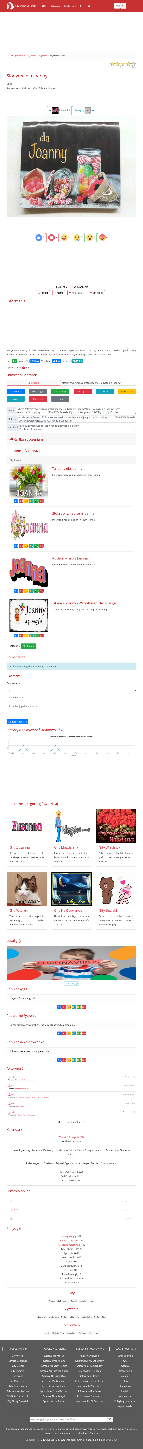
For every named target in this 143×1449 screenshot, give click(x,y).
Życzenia (56, 6)
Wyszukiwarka (125, 1406)
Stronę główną (20, 1106)
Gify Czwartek (18, 1370)
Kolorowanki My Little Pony (89, 1360)
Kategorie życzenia (69, 1240)
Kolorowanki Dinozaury (89, 1396)
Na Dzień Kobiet (67, 1317)
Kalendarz (125, 1376)
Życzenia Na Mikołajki (54, 1396)
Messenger (38, 391)
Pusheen (82, 1333)
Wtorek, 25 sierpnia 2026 (71, 1137)
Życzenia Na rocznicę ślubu (54, 1370)
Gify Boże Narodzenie (18, 1396)
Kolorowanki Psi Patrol (89, 1391)
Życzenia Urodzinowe (22, 1089)
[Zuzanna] (27, 826)
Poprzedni (64, 110)
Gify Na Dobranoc (68, 910)
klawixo (16, 1201)
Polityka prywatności (125, 1401)
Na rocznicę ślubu (84, 1317)
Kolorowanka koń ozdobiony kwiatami (29, 1051)
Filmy (125, 1381)
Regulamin (125, 1386)
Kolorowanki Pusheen (89, 1370)
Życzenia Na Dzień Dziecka (53, 1391)
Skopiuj (35, 382)
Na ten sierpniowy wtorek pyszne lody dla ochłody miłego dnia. (42, 1024)
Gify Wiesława (109, 847)
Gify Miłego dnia (17, 1381)
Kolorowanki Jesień (89, 1376)
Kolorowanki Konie (89, 1355)
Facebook (16, 391)
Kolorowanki (71, 6)
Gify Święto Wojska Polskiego (24, 1115)
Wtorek (52, 1301)
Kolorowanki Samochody (89, 1365)
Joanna (53, 354)
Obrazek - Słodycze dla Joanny (25, 1080)
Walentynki (93, 1333)
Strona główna (125, 1355)
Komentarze (77, 292)
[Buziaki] (116, 889)
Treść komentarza (16, 697)
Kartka (59, 292)
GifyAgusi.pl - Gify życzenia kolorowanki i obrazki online (71, 1439)
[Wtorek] (27, 889)
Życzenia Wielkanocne (53, 1381)
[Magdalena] (71, 826)
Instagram (82, 391)
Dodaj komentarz (17, 721)
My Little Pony (58, 1333)
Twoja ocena (13, 683)
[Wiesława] (116, 826)
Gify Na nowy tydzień (18, 1391)
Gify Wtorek (18, 910)
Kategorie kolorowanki (70, 1244)
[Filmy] (81, 6)
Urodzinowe (54, 1317)
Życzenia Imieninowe (54, 1401)
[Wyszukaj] (123, 6)
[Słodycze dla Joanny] (71, 166)
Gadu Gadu (127, 391)
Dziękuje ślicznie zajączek (22, 998)
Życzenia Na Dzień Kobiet (53, 1365)
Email (60, 399)
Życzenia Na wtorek (54, 1355)
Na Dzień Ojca (100, 1317)
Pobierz (44, 292)
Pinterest (38, 399)
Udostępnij (97, 292)
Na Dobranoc (62, 1301)
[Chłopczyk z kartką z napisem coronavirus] (71, 963)
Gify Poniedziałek (18, 1386)
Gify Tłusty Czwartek (17, 1401)
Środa (92, 1301)
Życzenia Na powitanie (53, 1386)
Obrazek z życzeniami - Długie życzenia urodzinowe (32, 1097)
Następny (79, 110)
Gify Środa (17, 1376)
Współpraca (125, 1396)
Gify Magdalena (66, 847)
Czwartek (83, 1301)
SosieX (16, 1210)
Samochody (72, 1333)
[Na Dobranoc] (71, 889)
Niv (15, 1219)
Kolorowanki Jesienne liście (89, 1381)
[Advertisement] (71, 30)
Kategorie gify (69, 1236)
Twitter (105, 391)
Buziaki (74, 1301)
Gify (45, 6)
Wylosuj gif (72, 983)
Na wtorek (41, 1317)
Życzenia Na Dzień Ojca (54, 1376)
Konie (47, 1333)
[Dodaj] (85, 6)
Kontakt (125, 1391)
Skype (16, 399)
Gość (13, 1077)
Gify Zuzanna (19, 847)
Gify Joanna (28, 646)
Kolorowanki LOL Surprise (89, 1401)
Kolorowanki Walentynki (89, 1386)
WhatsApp (60, 391)
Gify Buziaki (108, 910)
